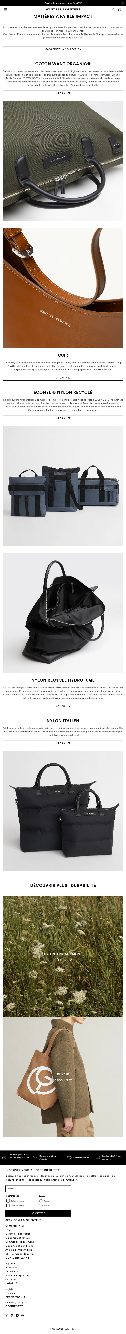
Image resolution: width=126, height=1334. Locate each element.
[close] (122, 3)
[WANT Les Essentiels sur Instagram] (18, 1316)
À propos (10, 1263)
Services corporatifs (17, 1275)
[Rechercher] (113, 9)
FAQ (7, 1230)
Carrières (10, 1279)
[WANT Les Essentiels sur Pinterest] (13, 1316)
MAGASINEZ (63, 93)
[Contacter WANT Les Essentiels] (23, 1316)
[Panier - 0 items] (119, 9)
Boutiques (11, 1267)
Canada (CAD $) (15, 1302)
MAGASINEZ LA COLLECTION (63, 49)
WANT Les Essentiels (66, 1329)
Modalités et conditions (19, 1246)
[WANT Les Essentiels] (63, 9)
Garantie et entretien (18, 1233)
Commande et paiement (19, 1241)
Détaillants (11, 1271)
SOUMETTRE (38, 1213)
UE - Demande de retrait (20, 1254)
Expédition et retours (18, 1238)
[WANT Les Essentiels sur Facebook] (7, 1316)
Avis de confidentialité (18, 1249)
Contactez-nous (14, 1225)
